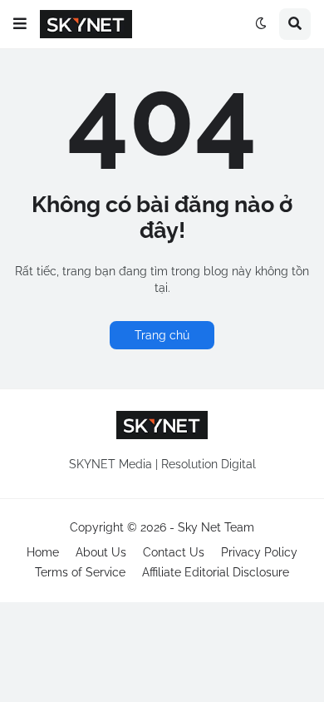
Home (43, 552)
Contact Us (173, 552)
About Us (101, 552)
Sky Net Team (216, 527)
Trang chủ (162, 335)
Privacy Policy (259, 552)
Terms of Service (80, 572)
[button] (20, 24)
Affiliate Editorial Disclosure (215, 572)
